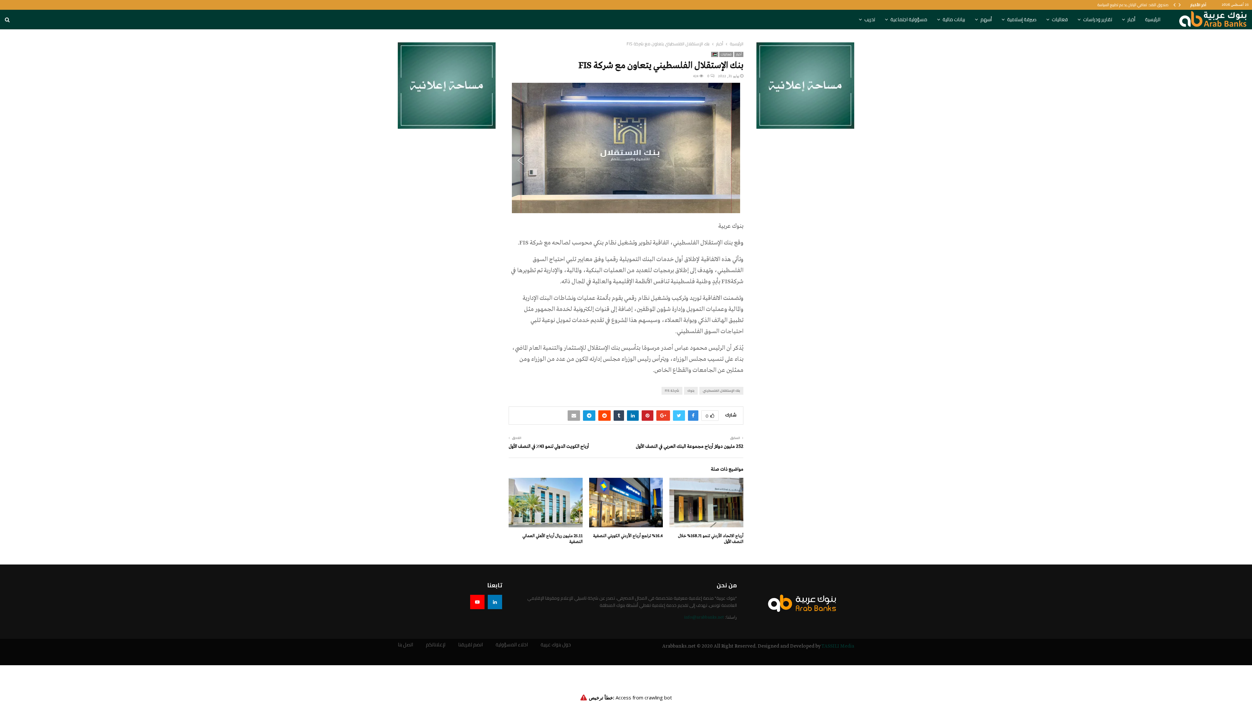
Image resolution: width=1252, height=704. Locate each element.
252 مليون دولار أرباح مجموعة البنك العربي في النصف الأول (689, 446)
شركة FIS (672, 391)
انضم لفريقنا (470, 645)
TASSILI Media (837, 646)
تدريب (869, 19)
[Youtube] (477, 602)
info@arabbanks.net (704, 617)
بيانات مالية (954, 19)
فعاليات (1060, 19)
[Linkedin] (495, 602)
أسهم (986, 19)
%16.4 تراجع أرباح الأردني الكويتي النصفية (628, 536)
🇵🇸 (715, 54)
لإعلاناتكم (435, 645)
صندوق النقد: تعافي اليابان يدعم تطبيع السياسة (1133, 4)
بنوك (690, 391)
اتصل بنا (405, 645)
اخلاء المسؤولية (512, 645)
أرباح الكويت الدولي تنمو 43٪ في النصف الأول (549, 446)
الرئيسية (1152, 19)
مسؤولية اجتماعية (908, 19)
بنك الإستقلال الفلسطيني (721, 391)
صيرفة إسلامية (1021, 19)
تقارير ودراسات (1097, 19)
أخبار (1131, 19)
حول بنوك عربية (556, 645)
